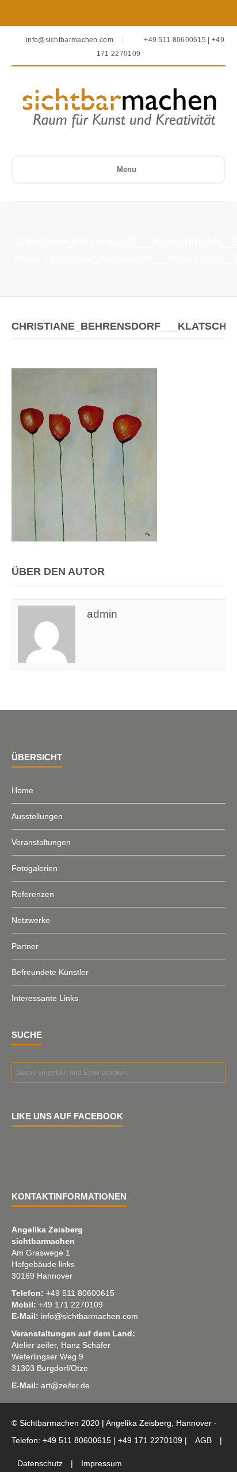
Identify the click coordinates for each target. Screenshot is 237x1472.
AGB (203, 1440)
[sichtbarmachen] (110, 107)
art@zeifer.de (65, 1385)
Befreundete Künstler (50, 972)
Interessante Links (45, 998)
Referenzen (33, 894)
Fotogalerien (35, 868)
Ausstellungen (37, 816)
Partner (25, 946)
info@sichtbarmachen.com (89, 1316)
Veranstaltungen (41, 842)
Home (27, 258)
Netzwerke (31, 920)
